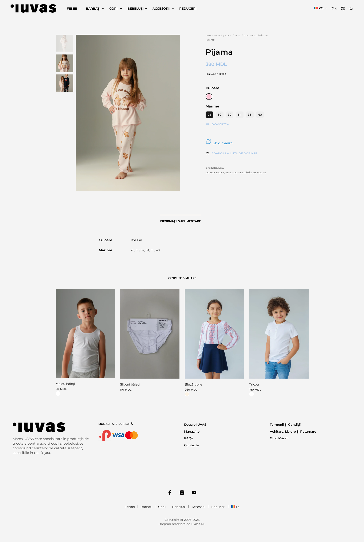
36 (250, 115)
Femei (72, 9)
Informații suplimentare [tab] (180, 221)
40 (260, 115)
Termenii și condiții (285, 425)
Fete (237, 35)
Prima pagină (214, 35)
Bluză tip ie (193, 385)
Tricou (254, 385)
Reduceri (188, 9)
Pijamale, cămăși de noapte (249, 172)
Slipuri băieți (130, 385)
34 (239, 115)
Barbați (93, 9)
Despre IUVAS (195, 425)
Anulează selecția (217, 124)
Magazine (191, 431)
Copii (114, 9)
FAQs (188, 438)
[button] (333, 9)
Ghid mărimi (223, 143)
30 (219, 115)
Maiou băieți (65, 384)
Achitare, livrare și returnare (293, 431)
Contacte (191, 445)
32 (229, 115)
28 (209, 115)
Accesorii (161, 9)
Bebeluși (135, 9)
